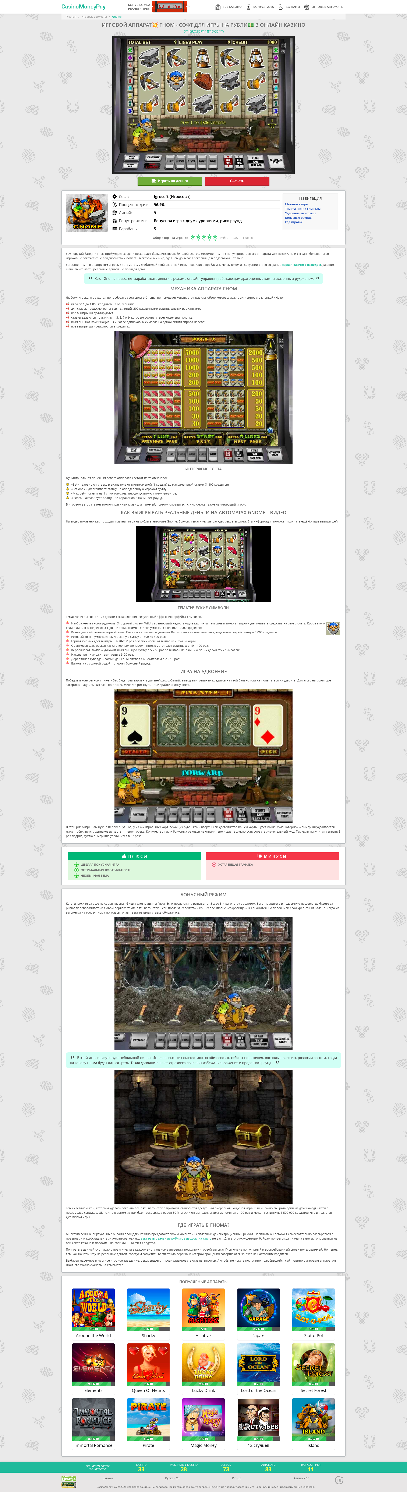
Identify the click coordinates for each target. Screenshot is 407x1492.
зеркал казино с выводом (301, 265)
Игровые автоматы (327, 7)
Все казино (232, 7)
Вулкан (108, 1478)
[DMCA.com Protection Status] (68, 1478)
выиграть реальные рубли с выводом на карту (176, 1238)
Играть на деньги (173, 181)
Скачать (237, 181)
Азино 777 (301, 1478)
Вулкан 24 (172, 1478)
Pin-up (236, 1478)
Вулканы (293, 7)
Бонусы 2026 (263, 7)
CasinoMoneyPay (83, 7)
